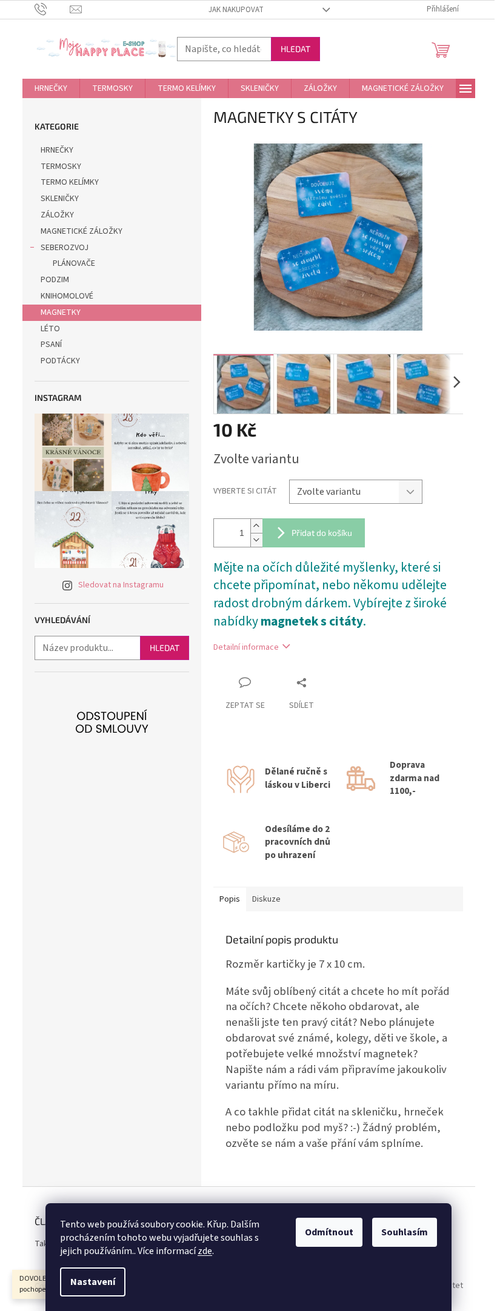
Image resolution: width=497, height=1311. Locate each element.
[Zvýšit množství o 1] (256, 526)
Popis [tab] (229, 899)
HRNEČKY (57, 150)
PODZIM (55, 280)
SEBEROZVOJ (64, 248)
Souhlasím (404, 1232)
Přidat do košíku (322, 532)
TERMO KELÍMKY (70, 182)
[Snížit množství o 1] (256, 540)
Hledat (295, 49)
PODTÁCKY (60, 361)
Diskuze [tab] (266, 899)
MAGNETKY (61, 312)
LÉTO (50, 329)
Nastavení (92, 1282)
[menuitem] (50, 88)
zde (205, 1251)
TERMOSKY (61, 166)
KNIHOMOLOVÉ (67, 296)
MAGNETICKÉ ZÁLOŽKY (81, 231)
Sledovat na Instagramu (121, 585)
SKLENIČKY (60, 199)
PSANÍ (51, 344)
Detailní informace (246, 647)
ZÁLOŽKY (57, 215)
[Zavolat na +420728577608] (52, 9)
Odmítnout (329, 1232)
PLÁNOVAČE (74, 263)
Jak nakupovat (236, 9)
